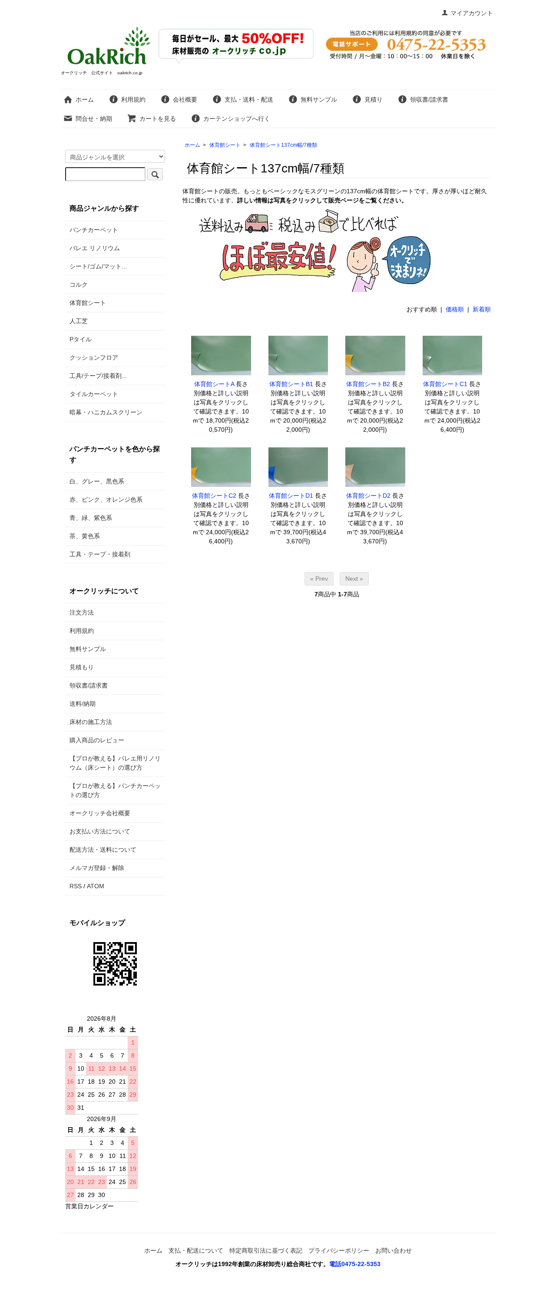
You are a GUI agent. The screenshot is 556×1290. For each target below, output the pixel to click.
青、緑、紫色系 (91, 517)
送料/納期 (83, 703)
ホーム (85, 99)
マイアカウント (471, 13)
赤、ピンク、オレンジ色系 (106, 499)
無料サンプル (319, 99)
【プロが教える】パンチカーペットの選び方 (115, 790)
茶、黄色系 (85, 536)
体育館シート (225, 145)
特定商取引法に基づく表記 (265, 1250)
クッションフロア (94, 357)
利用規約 (133, 99)
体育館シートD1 (291, 495)
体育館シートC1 (445, 383)
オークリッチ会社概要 (100, 813)
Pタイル (81, 339)
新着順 (482, 309)
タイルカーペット (94, 393)
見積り (373, 99)
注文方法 (82, 612)
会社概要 (185, 99)
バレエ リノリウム (95, 248)
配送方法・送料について (103, 849)
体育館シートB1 (291, 383)
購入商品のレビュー (97, 740)
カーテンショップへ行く (236, 118)
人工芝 (79, 321)
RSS (76, 886)
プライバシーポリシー (338, 1250)
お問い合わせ (393, 1250)
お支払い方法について (100, 831)
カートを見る (157, 118)
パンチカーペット (94, 229)
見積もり (82, 667)
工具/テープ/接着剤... (98, 375)
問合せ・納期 (94, 118)
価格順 (455, 309)
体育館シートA (214, 383)
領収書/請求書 (429, 99)
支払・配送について (196, 1250)
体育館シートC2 (214, 495)
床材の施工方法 (91, 721)
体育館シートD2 (368, 495)
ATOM (95, 886)
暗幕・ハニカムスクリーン (106, 412)
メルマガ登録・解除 (97, 867)
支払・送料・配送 (249, 99)
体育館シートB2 (368, 383)
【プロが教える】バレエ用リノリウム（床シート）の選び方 (115, 763)
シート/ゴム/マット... (98, 266)
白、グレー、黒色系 (97, 481)
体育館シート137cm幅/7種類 (283, 145)
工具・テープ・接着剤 (100, 554)
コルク (79, 284)
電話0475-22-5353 (355, 1263)
